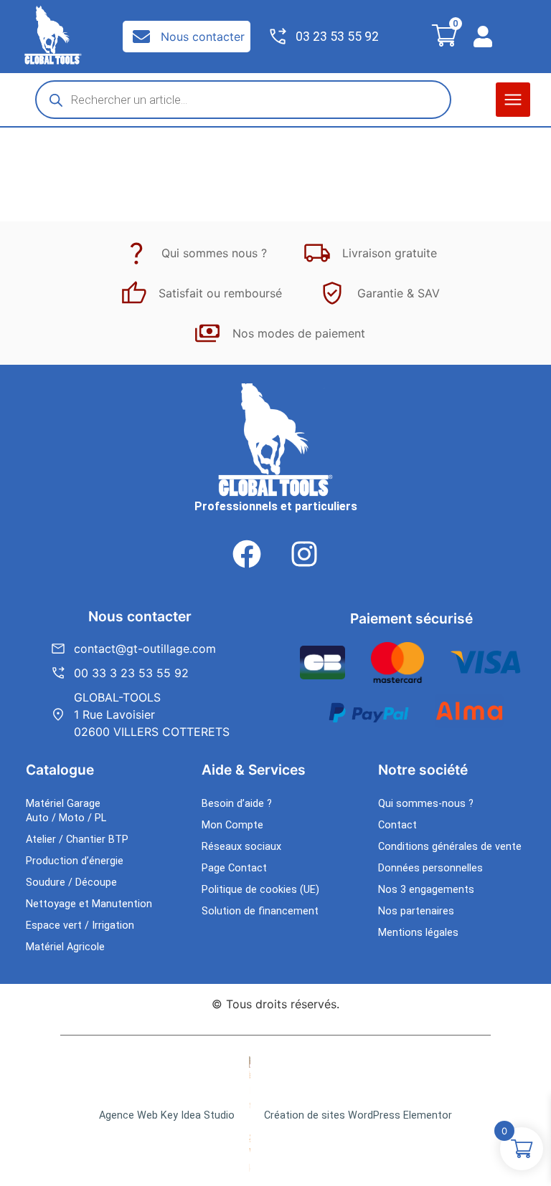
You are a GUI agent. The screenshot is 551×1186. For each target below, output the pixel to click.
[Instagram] (304, 554)
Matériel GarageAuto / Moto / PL (66, 811)
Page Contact (234, 868)
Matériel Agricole (65, 947)
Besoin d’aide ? (237, 804)
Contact (397, 825)
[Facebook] (247, 554)
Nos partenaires (416, 911)
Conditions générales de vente (450, 847)
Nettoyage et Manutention (89, 904)
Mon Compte (232, 825)
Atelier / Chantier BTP (77, 839)
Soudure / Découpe (71, 882)
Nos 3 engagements (426, 890)
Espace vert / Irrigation (80, 925)
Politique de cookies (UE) (260, 890)
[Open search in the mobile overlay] (243, 99)
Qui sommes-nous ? (426, 804)
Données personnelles (430, 868)
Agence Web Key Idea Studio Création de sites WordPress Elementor (275, 1115)
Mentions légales (418, 933)
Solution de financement (260, 911)
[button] (513, 99)
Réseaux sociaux (241, 847)
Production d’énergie (74, 861)
